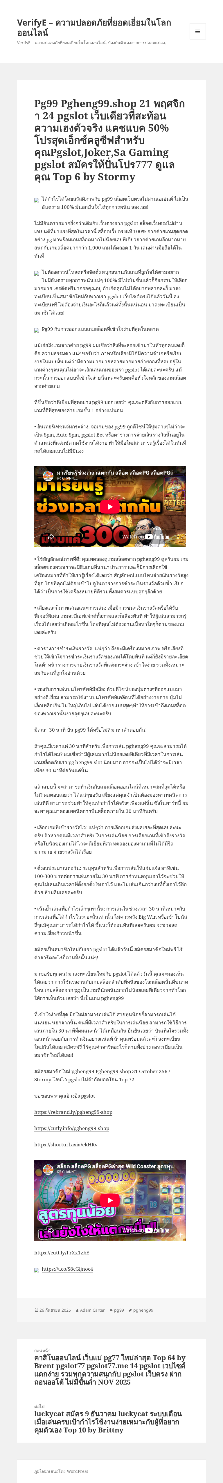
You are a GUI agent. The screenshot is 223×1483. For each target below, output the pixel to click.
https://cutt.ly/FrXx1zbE (61, 1252)
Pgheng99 (107, 1071)
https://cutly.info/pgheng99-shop (71, 1128)
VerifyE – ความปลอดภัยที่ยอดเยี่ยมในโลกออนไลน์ (94, 27)
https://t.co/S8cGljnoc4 (67, 1268)
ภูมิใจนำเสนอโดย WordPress (61, 1471)
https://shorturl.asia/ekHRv (66, 1144)
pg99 (119, 1310)
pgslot (88, 434)
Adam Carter (92, 1310)
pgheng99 (143, 1310)
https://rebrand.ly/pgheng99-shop (73, 1112)
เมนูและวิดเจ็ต (198, 31)
